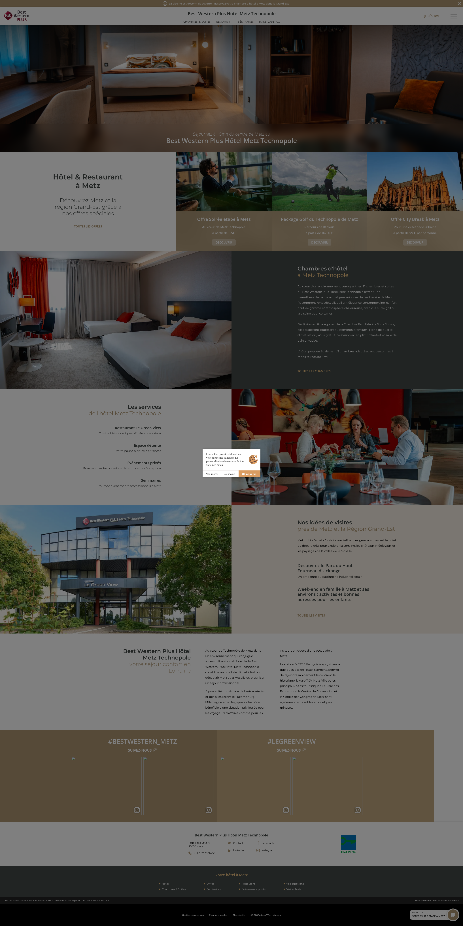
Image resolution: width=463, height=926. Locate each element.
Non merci (212, 473)
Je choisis (229, 473)
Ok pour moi (249, 473)
